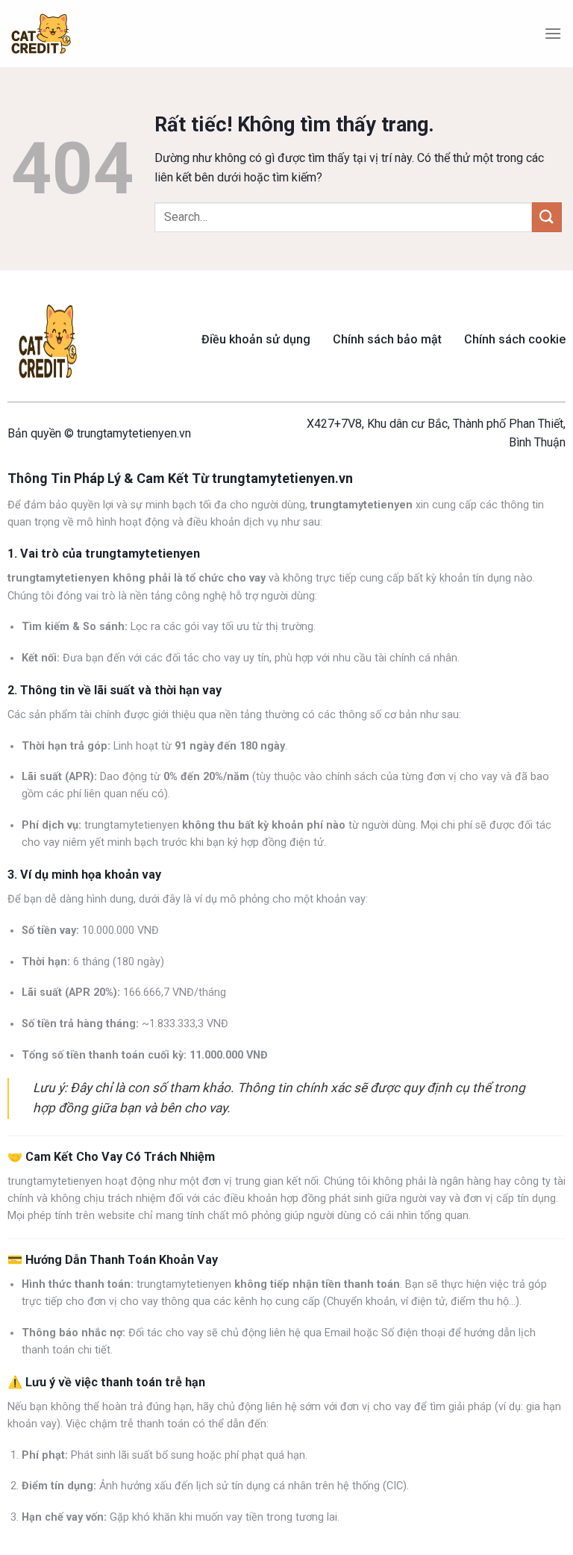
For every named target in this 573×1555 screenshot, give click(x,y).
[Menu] (553, 33)
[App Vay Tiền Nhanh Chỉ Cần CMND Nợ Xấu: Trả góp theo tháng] (41, 33)
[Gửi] (547, 216)
